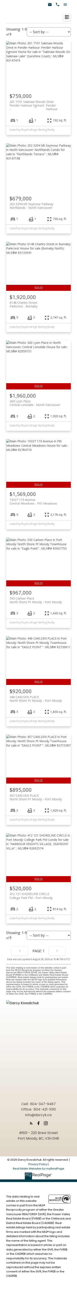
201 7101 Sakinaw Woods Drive (34, 103)
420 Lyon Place (35, 403)
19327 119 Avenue (33, 501)
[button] (31, 1123)
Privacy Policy (37, 1164)
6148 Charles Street (23, 304)
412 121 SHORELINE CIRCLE (31, 896)
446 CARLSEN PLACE (36, 699)
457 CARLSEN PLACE (36, 797)
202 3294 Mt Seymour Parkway (31, 206)
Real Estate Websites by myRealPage (38, 1168)
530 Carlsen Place (36, 600)
